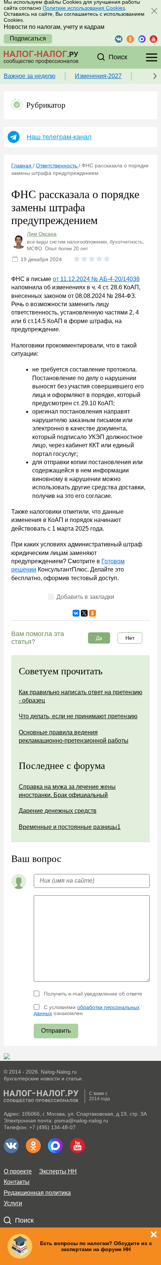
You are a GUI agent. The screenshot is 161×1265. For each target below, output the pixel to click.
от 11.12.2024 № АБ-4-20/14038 (96, 279)
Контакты (17, 1182)
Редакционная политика (37, 1193)
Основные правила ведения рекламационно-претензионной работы (73, 736)
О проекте (18, 1171)
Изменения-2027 (98, 76)
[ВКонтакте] (76, 613)
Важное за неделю (29, 76)
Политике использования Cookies (84, 8)
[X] (84, 613)
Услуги (13, 1203)
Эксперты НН (58, 1171)
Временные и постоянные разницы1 (70, 827)
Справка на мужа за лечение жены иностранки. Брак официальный (67, 791)
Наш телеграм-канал (59, 137)
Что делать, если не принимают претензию (78, 716)
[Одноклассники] (92, 613)
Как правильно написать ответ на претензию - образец (80, 696)
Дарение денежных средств (58, 811)
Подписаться (28, 38)
